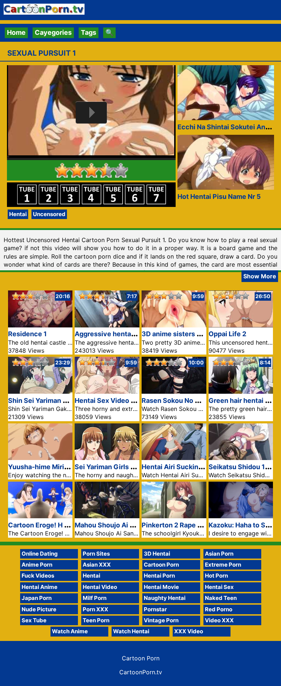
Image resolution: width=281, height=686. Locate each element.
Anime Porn (37, 564)
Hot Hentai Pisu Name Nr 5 (219, 196)
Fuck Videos (38, 575)
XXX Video (188, 631)
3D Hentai (157, 553)
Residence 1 (27, 334)
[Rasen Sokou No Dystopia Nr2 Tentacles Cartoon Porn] (174, 391)
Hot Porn (216, 575)
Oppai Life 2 (227, 334)
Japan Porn (37, 597)
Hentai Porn (159, 575)
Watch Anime (70, 631)
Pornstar (155, 609)
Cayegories (53, 32)
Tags (88, 32)
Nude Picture (39, 609)
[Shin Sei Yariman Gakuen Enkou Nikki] (40, 391)
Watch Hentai (131, 631)
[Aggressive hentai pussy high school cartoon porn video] (107, 325)
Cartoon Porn (161, 564)
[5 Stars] (120, 170)
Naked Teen (221, 597)
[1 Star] (62, 170)
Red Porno (218, 609)
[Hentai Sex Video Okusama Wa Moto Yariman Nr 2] (107, 391)
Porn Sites (96, 553)
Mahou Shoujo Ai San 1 (110, 525)
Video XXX (219, 620)
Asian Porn (219, 553)
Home (16, 32)
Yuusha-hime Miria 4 (41, 467)
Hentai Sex (219, 586)
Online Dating (40, 553)
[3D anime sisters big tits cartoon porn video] (174, 325)
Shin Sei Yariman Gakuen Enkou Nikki (66, 400)
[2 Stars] (77, 170)
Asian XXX (97, 564)
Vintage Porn (161, 620)
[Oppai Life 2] (241, 325)
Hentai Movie (161, 586)
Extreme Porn (223, 564)
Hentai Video (100, 586)
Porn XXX (95, 609)
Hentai (18, 214)
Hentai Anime (39, 586)
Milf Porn (94, 597)
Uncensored (49, 214)
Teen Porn (96, 620)
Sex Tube (34, 620)
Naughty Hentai (165, 597)
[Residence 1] (40, 325)
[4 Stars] (106, 170)
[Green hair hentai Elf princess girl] (241, 391)
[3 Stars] (91, 170)
